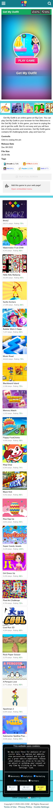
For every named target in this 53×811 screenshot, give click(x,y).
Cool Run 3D (8, 627)
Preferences (21, 781)
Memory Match (9, 410)
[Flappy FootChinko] (15, 426)
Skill (44, 169)
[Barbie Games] (28, 108)
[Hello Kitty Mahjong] (15, 263)
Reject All (12, 788)
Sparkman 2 (8, 709)
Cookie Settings (41, 807)
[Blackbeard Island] (15, 372)
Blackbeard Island (11, 383)
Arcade (12, 164)
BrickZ (6, 220)
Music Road (8, 356)
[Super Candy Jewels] (15, 535)
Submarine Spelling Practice (15, 736)
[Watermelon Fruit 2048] (15, 236)
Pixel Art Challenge (11, 600)
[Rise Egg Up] (15, 508)
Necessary (15, 776)
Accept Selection (26, 788)
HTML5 (32, 164)
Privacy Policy (25, 807)
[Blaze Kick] (15, 480)
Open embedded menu (21, 189)
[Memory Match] (15, 399)
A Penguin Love (10, 682)
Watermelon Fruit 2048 (13, 248)
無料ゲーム (35, 797)
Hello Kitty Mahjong (11, 275)
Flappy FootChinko (11, 437)
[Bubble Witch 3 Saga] (15, 318)
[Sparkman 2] (15, 698)
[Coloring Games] (5, 108)
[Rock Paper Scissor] (15, 643)
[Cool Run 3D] (15, 616)
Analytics (27, 776)
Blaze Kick (7, 492)
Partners (35, 781)
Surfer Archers (9, 302)
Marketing (40, 776)
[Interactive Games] (39, 108)
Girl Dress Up (9, 573)
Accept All (41, 788)
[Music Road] (15, 345)
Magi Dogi (7, 465)
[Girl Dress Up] (15, 562)
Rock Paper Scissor (11, 654)
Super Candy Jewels (12, 546)
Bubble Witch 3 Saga (12, 329)
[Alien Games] (17, 108)
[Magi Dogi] (15, 453)
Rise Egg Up (8, 519)
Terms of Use (10, 807)
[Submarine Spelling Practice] (15, 725)
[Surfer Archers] (15, 291)
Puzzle (27, 169)
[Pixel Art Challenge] (15, 589)
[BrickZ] (15, 209)
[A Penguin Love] (15, 670)
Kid (10, 169)
